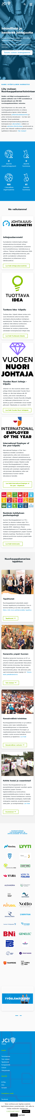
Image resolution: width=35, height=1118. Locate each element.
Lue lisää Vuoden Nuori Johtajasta (17, 410)
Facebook (4, 1099)
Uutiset (3, 1068)
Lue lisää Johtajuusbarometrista (16, 266)
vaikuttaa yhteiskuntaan (15, 126)
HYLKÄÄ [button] (14, 1115)
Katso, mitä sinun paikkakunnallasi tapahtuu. (17, 610)
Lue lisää (23, 737)
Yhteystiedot (5, 1070)
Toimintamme (5, 1056)
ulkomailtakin (16, 124)
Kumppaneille (5, 1065)
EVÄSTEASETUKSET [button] (13, 1111)
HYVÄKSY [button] (26, 1111)
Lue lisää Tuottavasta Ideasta (15, 336)
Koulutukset (10, 812)
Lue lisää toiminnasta (13, 544)
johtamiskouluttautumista (20, 115)
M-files (3, 1082)
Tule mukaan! (22, 131)
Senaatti (4, 1088)
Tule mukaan (10, 683)
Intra (2, 1085)
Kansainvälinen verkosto (14, 745)
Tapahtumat (10, 618)
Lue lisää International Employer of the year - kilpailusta (17, 484)
